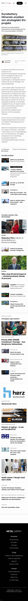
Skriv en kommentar (20, 149)
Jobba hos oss (14, 577)
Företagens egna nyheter (10, 319)
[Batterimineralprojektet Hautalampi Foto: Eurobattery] (14, 43)
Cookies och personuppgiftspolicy (14, 555)
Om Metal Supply (14, 580)
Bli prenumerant (14, 539)
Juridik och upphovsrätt (14, 558)
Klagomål (14, 561)
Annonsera (14, 545)
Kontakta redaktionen (14, 571)
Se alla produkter (14, 548)
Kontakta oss (14, 574)
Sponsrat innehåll (14, 564)
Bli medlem (14, 542)
